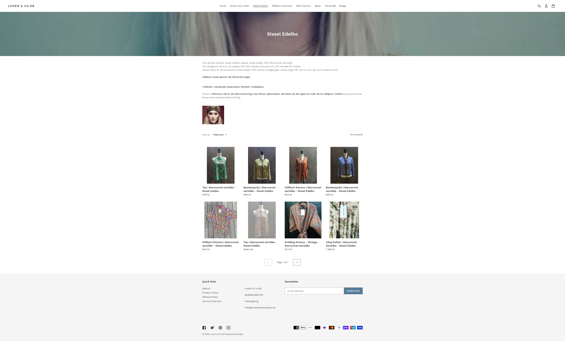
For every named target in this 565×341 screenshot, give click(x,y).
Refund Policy (210, 297)
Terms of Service (211, 301)
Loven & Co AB (21, 6)
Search (206, 288)
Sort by (206, 135)
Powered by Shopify (234, 334)
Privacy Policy (210, 292)
